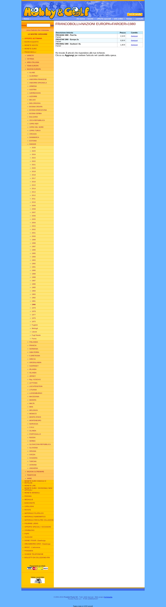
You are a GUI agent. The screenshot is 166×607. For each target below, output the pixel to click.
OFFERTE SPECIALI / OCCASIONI (37, 527)
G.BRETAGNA (34, 356)
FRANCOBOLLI (30, 52)
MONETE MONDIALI (32, 493)
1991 (34, 267)
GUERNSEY (34, 366)
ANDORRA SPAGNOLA (38, 83)
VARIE (29, 478)
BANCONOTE (29, 503)
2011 (34, 199)
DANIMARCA (34, 137)
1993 (34, 260)
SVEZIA (32, 454)
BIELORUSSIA (35, 103)
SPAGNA (32, 451)
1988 (34, 277)
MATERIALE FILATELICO (34, 513)
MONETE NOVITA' (31, 45)
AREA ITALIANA (33, 62)
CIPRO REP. (34, 124)
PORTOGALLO (35, 434)
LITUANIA (33, 390)
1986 (34, 284)
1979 (34, 308)
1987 (34, 280)
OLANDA (32, 431)
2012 (34, 195)
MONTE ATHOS (35, 417)
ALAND (32, 72)
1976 (34, 318)
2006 (34, 216)
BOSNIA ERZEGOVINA (38, 110)
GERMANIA (33, 349)
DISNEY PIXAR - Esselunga (35, 540)
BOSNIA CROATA (35, 107)
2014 (34, 188)
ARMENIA (33, 86)
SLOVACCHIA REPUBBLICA (40, 444)
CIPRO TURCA (35, 130)
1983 (34, 294)
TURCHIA (32, 461)
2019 (34, 171)
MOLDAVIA (33, 410)
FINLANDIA (33, 342)
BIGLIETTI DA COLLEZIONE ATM (37, 557)
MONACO (33, 414)
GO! (52, 25)
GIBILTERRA (34, 352)
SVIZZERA (33, 458)
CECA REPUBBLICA (37, 120)
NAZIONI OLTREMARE (35, 472)
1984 (34, 291)
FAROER (32, 144)
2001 (34, 233)
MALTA (32, 403)
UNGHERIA (33, 468)
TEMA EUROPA (33, 66)
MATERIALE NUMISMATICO (35, 517)
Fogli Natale (36, 335)
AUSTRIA (32, 89)
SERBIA (32, 441)
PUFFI (26, 534)
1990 (34, 270)
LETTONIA (33, 383)
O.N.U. (31, 427)
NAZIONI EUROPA (34, 69)
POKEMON (28, 551)
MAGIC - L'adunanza (32, 547)
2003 (34, 226)
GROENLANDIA (35, 362)
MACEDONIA (34, 396)
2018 (34, 175)
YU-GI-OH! (28, 537)
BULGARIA (33, 117)
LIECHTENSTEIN (35, 386)
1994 (34, 257)
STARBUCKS (29, 530)
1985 (34, 287)
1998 (34, 243)
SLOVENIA (33, 448)
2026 (34, 147)
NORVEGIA (33, 424)
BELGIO (32, 100)
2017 (34, 178)
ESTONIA (33, 141)
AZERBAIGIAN (35, 93)
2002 (34, 229)
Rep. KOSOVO (35, 379)
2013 (34, 192)
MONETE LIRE (30, 485)
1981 (34, 301)
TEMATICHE (31, 475)
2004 (34, 223)
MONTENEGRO (35, 420)
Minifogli (35, 328)
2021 (34, 165)
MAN (31, 407)
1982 (34, 298)
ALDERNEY (33, 76)
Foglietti (35, 325)
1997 (34, 246)
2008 (34, 209)
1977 (34, 315)
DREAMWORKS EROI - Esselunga (37, 544)
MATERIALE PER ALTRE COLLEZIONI (38, 520)
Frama (34, 338)
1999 (34, 240)
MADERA (32, 400)
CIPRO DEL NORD (36, 127)
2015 (34, 185)
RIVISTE (27, 510)
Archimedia (108, 597)
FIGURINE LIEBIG (31, 523)
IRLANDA (32, 369)
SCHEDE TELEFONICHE (33, 554)
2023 (34, 158)
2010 (34, 202)
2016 (34, 182)
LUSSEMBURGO (35, 393)
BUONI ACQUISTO (31, 42)
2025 (34, 151)
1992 (34, 263)
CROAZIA (33, 134)
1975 (34, 321)
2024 (34, 154)
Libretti (34, 332)
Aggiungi (134, 36)
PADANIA (28, 496)
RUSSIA (32, 437)
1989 (34, 274)
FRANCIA (32, 345)
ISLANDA (32, 373)
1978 (34, 311)
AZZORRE (33, 96)
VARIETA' (30, 55)
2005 (34, 219)
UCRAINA (33, 465)
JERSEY (32, 376)
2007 (34, 212)
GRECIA (32, 359)
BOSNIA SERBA (35, 113)
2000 (34, 236)
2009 (34, 205)
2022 (34, 161)
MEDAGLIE (28, 499)
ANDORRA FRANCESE (38, 79)
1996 (34, 250)
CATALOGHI (29, 506)
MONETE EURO (30, 49)
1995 (34, 253)
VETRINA (30, 59)
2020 (34, 168)
